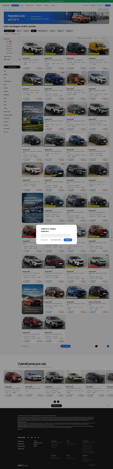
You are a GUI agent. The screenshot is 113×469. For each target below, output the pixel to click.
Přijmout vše (68, 239)
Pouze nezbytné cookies (56, 239)
